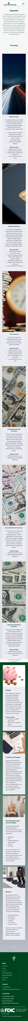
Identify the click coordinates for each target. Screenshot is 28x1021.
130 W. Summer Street (8, 998)
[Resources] (19, 977)
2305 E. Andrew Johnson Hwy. (10, 1003)
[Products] (19, 966)
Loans (4, 968)
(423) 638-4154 (6, 987)
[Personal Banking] (19, 973)
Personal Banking (7, 973)
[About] (19, 980)
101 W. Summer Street (8, 996)
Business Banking (7, 975)
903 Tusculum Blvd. (7, 1000)
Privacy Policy (5, 1014)
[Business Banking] (19, 975)
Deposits (4, 970)
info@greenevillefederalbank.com (11, 989)
